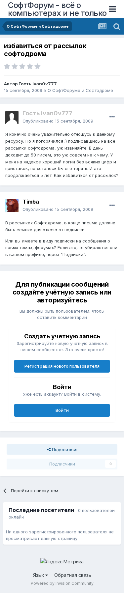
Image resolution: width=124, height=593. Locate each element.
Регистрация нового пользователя (62, 366)
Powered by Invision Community (62, 583)
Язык (39, 575)
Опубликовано (57, 121)
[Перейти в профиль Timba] (12, 205)
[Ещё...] (112, 117)
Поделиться (64, 449)
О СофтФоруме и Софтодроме (80, 90)
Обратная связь (72, 575)
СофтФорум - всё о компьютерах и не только (57, 9)
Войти (62, 410)
